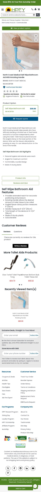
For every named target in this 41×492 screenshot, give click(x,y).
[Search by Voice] (34, 15)
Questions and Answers (11, 94)
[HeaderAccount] (35, 9)
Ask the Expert (7, 398)
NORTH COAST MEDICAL (14, 81)
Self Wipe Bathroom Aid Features (17, 191)
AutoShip (5, 429)
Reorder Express (26, 380)
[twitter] (8, 468)
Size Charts (6, 391)
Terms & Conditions (28, 387)
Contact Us (25, 415)
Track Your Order (27, 377)
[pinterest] (8, 473)
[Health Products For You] (15, 9)
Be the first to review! (28, 94)
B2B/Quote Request (28, 402)
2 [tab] (21, 71)
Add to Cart (20, 488)
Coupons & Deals (8, 377)
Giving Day (6, 415)
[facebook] (14, 468)
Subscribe (34, 335)
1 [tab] (19, 71)
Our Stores (24, 419)
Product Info (20, 178)
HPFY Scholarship (8, 422)
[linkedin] (26, 468)
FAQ (3, 394)
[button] (20, 28)
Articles (4, 380)
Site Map (24, 426)
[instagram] (20, 468)
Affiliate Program (8, 426)
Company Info (26, 407)
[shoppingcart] (39, 9)
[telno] (32, 9)
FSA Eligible (6, 387)
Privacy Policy (26, 429)
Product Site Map (27, 433)
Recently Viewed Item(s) (20, 289)
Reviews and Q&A (20, 183)
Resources (6, 372)
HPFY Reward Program (10, 412)
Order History (25, 384)
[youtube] (33, 468)
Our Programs (8, 407)
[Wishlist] (36, 36)
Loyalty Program (8, 419)
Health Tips (6, 384)
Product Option (9, 103)
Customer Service (28, 372)
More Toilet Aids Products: (20, 252)
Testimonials (25, 422)
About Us (24, 412)
